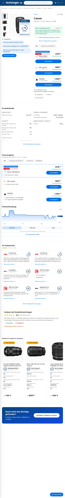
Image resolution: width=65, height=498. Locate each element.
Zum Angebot (48, 61)
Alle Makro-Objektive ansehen (46, 415)
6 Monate (32, 228)
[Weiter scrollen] (62, 368)
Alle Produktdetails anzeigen (31, 144)
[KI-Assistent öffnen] (55, 3)
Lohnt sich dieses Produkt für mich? (13, 42)
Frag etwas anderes (9, 55)
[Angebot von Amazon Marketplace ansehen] (48, 57)
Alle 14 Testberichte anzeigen (32, 303)
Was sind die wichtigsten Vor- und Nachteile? (15, 46)
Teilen (61, 14)
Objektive (39, 8)
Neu (37, 46)
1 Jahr (53, 228)
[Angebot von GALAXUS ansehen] (48, 82)
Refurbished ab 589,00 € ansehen (44, 91)
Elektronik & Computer (15, 8)
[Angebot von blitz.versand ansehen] (48, 70)
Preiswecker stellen (33, 234)
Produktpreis (39, 160)
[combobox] (38, 3)
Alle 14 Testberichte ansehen (47, 41)
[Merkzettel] (58, 3)
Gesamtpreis (30, 160)
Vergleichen (40, 94)
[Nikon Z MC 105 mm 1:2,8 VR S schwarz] (36, 369)
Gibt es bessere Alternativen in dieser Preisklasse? (13, 50)
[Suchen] (50, 3)
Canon (36, 14)
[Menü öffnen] (3, 3)
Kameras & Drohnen (28, 8)
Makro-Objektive (48, 8)
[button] (20, 25)
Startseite (4, 8)
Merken (49, 94)
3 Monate (12, 228)
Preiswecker (40, 97)
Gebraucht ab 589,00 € (48, 46)
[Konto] (61, 3)
